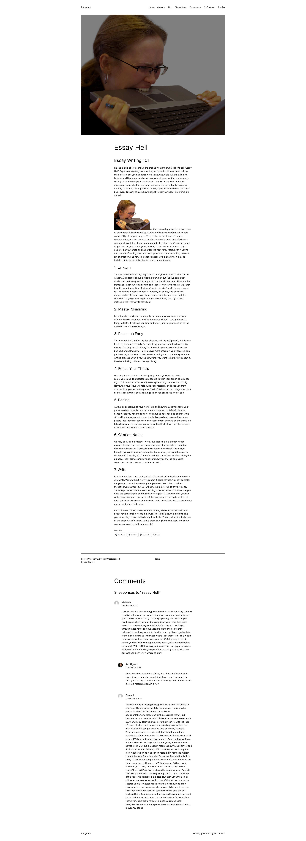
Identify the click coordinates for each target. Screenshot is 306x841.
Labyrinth (86, 7)
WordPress (219, 833)
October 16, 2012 (129, 605)
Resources (194, 7)
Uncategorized (113, 559)
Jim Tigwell (131, 664)
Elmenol (130, 695)
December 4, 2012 (134, 698)
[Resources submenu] (200, 7)
